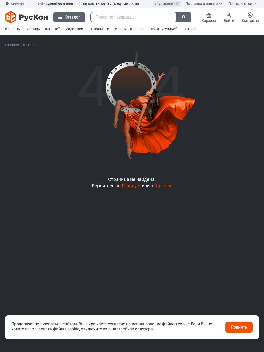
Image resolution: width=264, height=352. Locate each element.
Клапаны (13, 29)
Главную (131, 185)
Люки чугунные (162, 29)
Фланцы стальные (42, 29)
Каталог (163, 185)
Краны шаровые (129, 29)
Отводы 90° (99, 29)
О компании (165, 4)
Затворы (191, 29)
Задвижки (74, 29)
